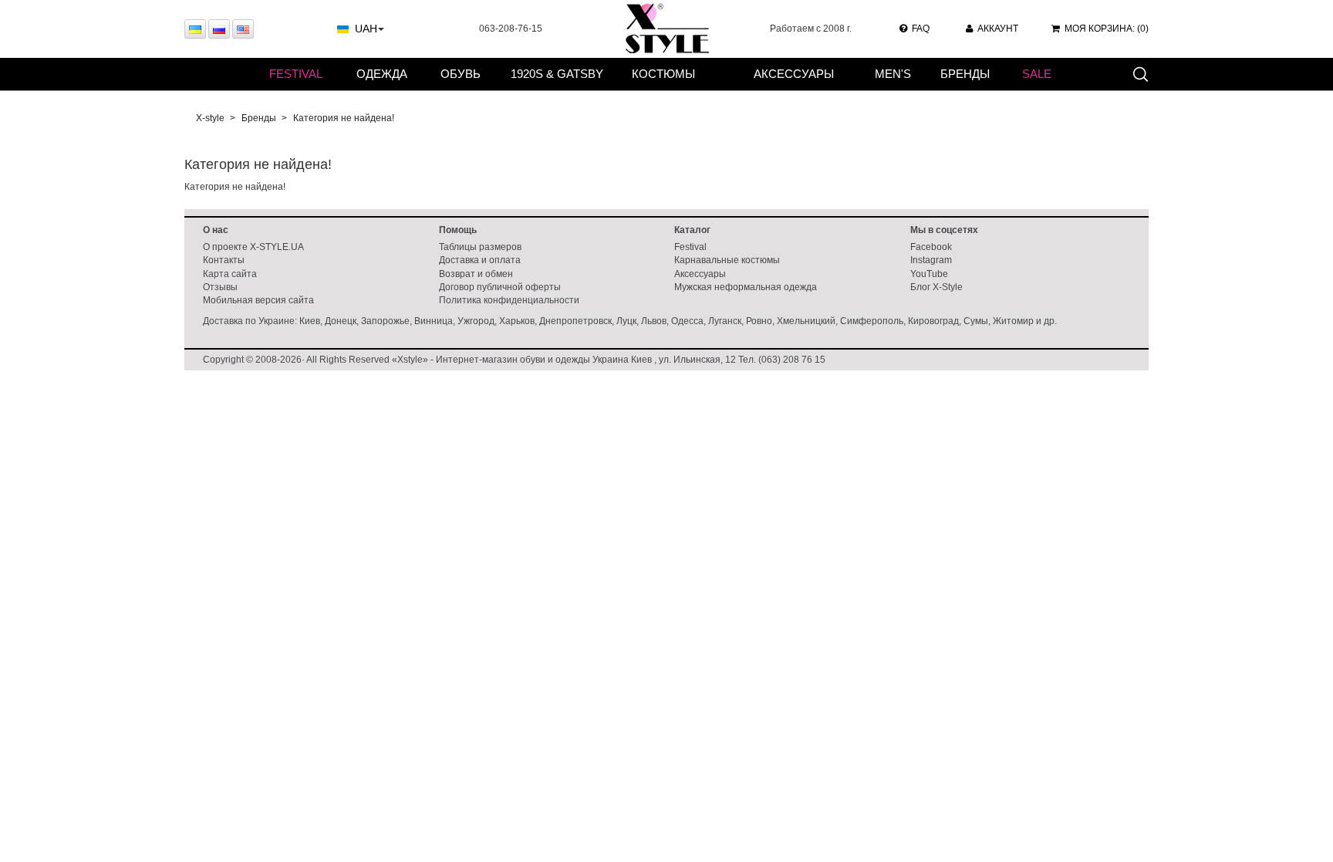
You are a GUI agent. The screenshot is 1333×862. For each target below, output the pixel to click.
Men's (893, 73)
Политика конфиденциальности (509, 300)
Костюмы (663, 73)
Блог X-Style (936, 287)
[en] (243, 29)
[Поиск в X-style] (1140, 73)
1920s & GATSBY (557, 73)
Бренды (965, 73)
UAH (366, 28)
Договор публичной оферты (500, 287)
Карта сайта (230, 274)
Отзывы (220, 287)
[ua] (195, 29)
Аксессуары (794, 73)
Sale (1036, 73)
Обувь (460, 73)
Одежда (381, 73)
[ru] (219, 29)
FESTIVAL (295, 73)
